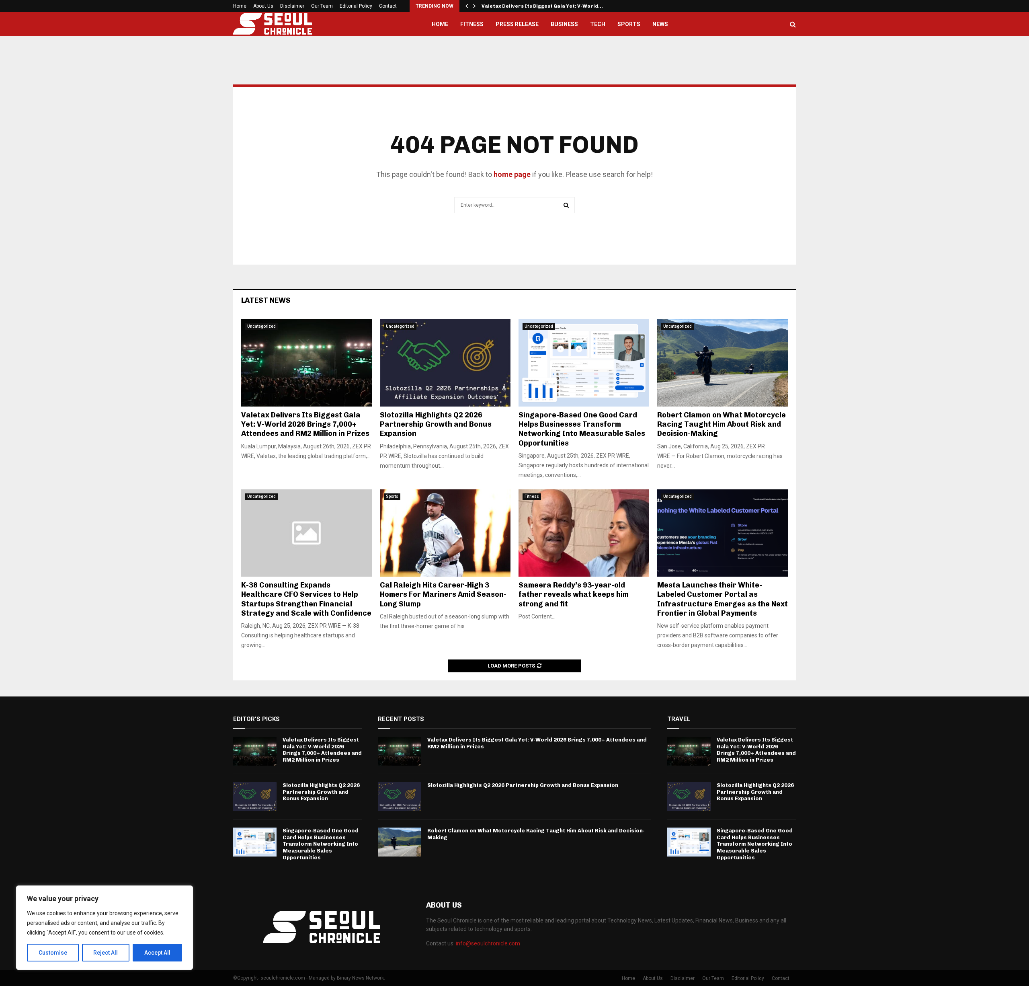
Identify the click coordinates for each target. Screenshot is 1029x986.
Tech (597, 24)
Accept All (157, 952)
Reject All (105, 952)
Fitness (472, 24)
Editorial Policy (356, 6)
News (660, 24)
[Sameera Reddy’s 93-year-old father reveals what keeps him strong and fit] (584, 533)
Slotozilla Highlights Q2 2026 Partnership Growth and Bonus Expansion (436, 424)
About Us (263, 6)
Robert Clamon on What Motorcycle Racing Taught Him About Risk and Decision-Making (721, 424)
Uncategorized (261, 326)
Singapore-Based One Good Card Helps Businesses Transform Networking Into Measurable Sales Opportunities (582, 429)
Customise (53, 952)
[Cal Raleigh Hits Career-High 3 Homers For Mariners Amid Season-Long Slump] (445, 533)
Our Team (322, 6)
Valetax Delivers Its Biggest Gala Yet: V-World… (542, 6)
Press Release (517, 24)
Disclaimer (292, 6)
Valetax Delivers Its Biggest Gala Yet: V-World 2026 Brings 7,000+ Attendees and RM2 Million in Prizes (306, 424)
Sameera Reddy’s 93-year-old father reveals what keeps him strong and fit (574, 594)
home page (512, 174)
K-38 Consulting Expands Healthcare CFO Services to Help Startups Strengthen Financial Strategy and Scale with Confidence (306, 599)
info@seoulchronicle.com (488, 943)
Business (564, 24)
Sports (628, 24)
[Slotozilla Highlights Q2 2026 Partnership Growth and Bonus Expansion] (445, 363)
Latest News (266, 300)
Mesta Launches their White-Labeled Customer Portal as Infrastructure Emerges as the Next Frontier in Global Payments (722, 599)
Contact (388, 6)
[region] (104, 927)
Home (239, 6)
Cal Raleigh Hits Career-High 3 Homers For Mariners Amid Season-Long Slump (443, 594)
